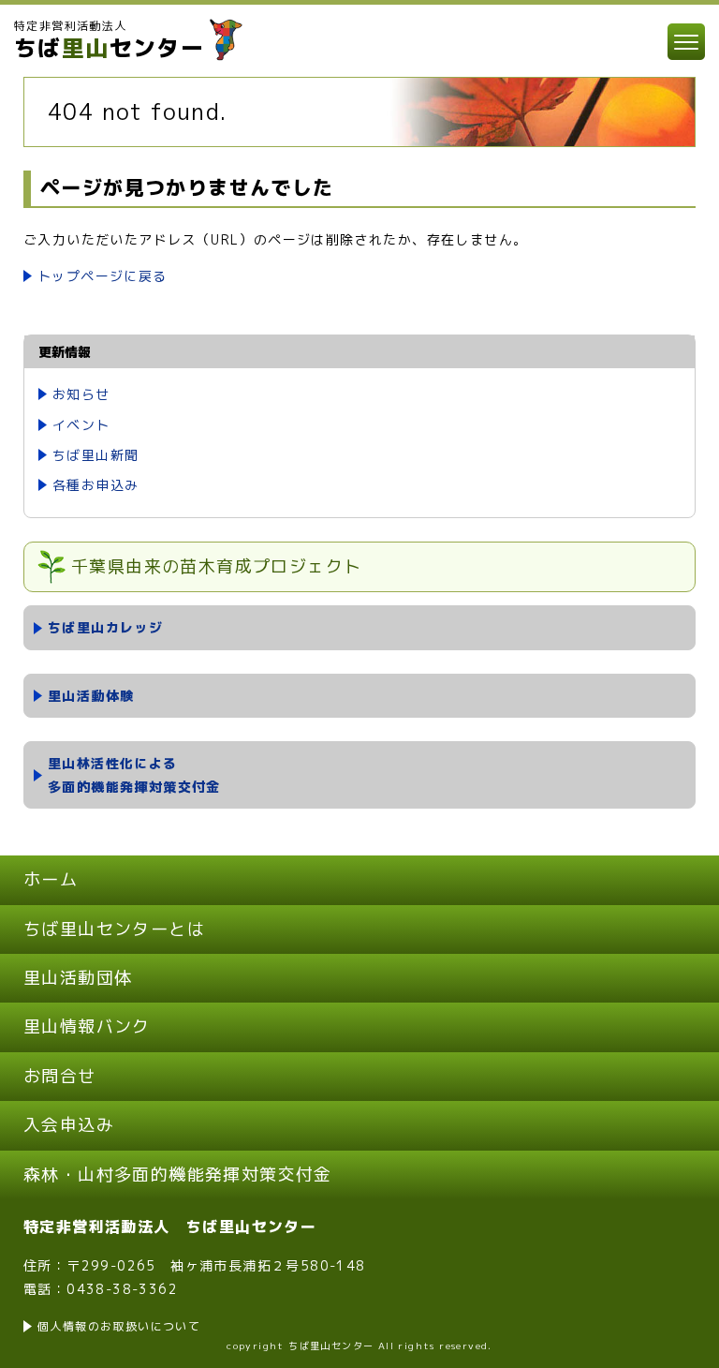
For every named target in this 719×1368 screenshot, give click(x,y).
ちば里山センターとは (114, 929)
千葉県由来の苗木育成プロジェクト (216, 566)
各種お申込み (95, 485)
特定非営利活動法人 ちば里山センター (169, 1226)
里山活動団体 (77, 977)
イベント (81, 425)
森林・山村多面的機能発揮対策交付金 (177, 1174)
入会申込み (68, 1125)
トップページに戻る (102, 276)
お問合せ (59, 1076)
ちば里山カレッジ (105, 627)
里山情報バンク (87, 1026)
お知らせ (81, 394)
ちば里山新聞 (95, 455)
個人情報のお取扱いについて (118, 1326)
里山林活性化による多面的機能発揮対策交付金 (134, 775)
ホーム (50, 879)
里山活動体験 (91, 696)
